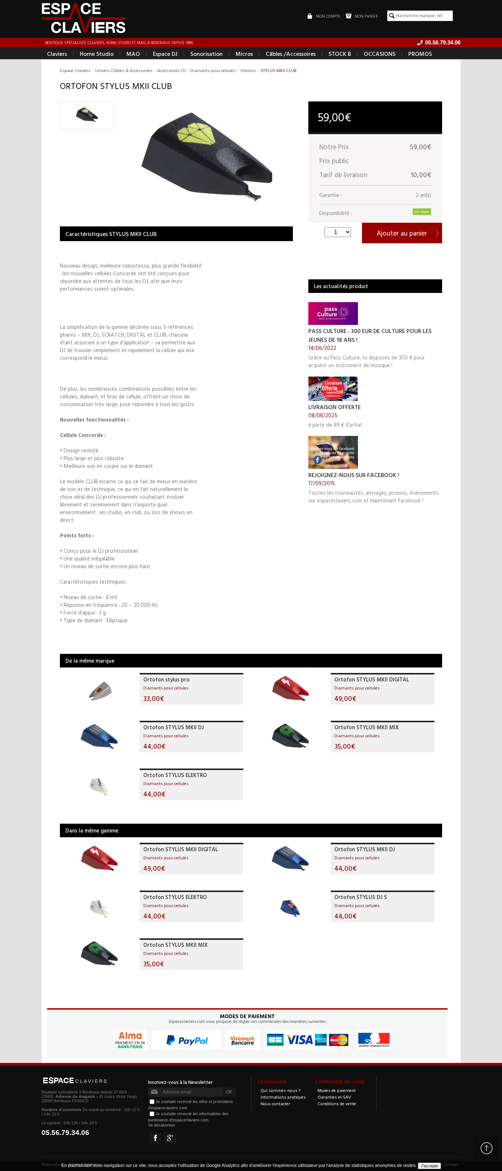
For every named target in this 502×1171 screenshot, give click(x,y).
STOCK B (340, 53)
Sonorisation (206, 53)
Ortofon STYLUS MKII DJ (173, 727)
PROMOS (420, 53)
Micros (244, 53)
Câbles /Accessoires (291, 53)
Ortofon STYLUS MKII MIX (366, 727)
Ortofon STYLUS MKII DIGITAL (371, 679)
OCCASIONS (379, 53)
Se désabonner (161, 1125)
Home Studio (97, 53)
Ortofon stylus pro (166, 679)
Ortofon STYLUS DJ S (360, 897)
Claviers (57, 53)
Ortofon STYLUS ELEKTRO (175, 775)
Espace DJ (165, 53)
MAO (133, 53)
